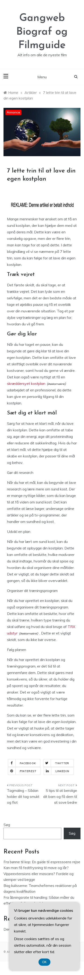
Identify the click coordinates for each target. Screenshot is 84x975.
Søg (7, 825)
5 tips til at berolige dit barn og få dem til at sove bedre (60, 796)
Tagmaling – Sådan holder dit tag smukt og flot (23, 796)
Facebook (28, 763)
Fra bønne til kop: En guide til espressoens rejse (42, 862)
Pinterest (28, 771)
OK (44, 962)
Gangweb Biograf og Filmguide (42, 32)
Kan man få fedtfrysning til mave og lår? (36, 868)
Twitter (62, 763)
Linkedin (62, 771)
